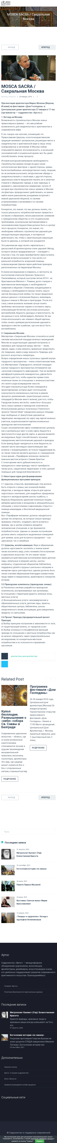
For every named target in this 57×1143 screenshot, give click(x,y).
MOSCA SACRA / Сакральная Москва (22, 89)
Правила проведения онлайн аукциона (20, 1085)
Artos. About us (10, 1079)
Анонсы (4, 97)
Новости (12, 97)
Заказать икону (10, 1067)
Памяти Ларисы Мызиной (28, 885)
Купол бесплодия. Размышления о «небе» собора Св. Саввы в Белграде (13, 719)
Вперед (45, 47)
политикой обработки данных (41, 1139)
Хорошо (40, 1141)
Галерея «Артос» (11, 986)
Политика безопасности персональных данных (23, 992)
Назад (11, 47)
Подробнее (9, 779)
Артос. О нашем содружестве (16, 1073)
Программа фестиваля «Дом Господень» (43, 690)
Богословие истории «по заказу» (32, 869)
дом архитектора (29, 656)
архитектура (16, 656)
